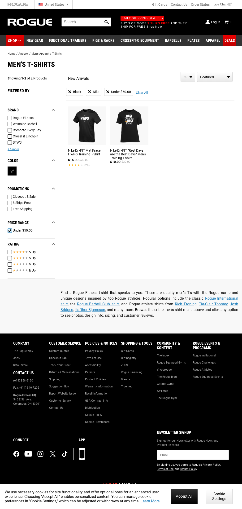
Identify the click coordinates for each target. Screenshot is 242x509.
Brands (125, 379)
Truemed (126, 386)
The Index (163, 355)
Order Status (200, 4)
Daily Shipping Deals (140, 18)
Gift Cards (159, 4)
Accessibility (93, 365)
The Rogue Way (23, 351)
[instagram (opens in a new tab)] (40, 454)
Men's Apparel (40, 53)
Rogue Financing (132, 372)
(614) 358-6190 (23, 380)
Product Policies (95, 379)
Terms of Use (93, 358)
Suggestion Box (59, 386)
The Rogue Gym (167, 398)
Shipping (54, 379)
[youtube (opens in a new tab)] (28, 454)
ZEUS (124, 365)
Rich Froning (186, 304)
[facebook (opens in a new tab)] (16, 454)
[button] (106, 22)
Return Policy (188, 469)
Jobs (16, 358)
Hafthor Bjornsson (90, 309)
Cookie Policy (93, 415)
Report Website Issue (62, 393)
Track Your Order (59, 365)
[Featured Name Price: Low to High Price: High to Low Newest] (215, 77)
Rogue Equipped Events (208, 376)
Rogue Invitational (204, 355)
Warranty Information (99, 386)
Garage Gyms (165, 384)
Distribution (92, 407)
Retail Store (20, 365)
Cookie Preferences (97, 422)
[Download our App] (82, 454)
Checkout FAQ (58, 358)
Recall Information (96, 393)
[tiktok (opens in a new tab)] (65, 454)
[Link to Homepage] (30, 22)
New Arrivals (78, 78)
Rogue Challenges (204, 362)
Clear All (142, 93)
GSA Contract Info (96, 400)
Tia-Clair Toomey (213, 304)
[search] (86, 22)
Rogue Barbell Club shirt (98, 304)
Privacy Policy (94, 351)
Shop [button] (12, 41)
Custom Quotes (59, 351)
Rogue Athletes (202, 369)
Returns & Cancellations (64, 372)
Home (11, 53)
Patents (90, 372)
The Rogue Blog (167, 376)
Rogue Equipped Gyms (171, 362)
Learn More (150, 501)
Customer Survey (60, 400)
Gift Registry (128, 358)
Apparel (23, 53)
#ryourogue (164, 369)
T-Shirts (57, 53)
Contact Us (179, 4)
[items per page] (188, 77)
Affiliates (162, 391)
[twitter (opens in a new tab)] (53, 454)
